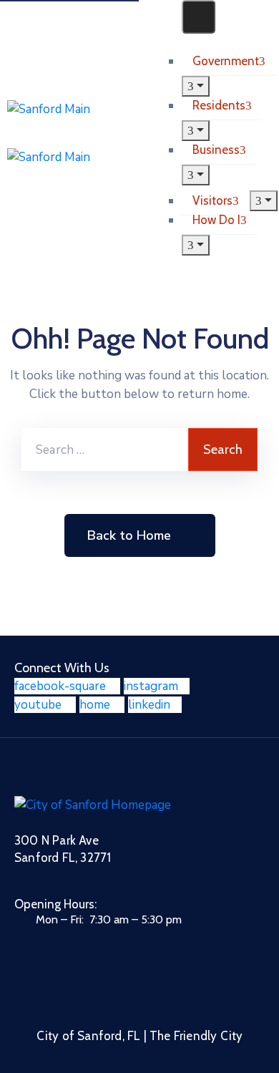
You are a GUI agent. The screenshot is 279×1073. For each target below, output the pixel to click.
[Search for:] (104, 449)
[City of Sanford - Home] (91, 132)
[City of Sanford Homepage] (92, 804)
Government (225, 61)
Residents (218, 105)
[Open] (186, 42)
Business (216, 149)
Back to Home (129, 535)
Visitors (212, 200)
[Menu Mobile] (198, 17)
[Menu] (196, 86)
